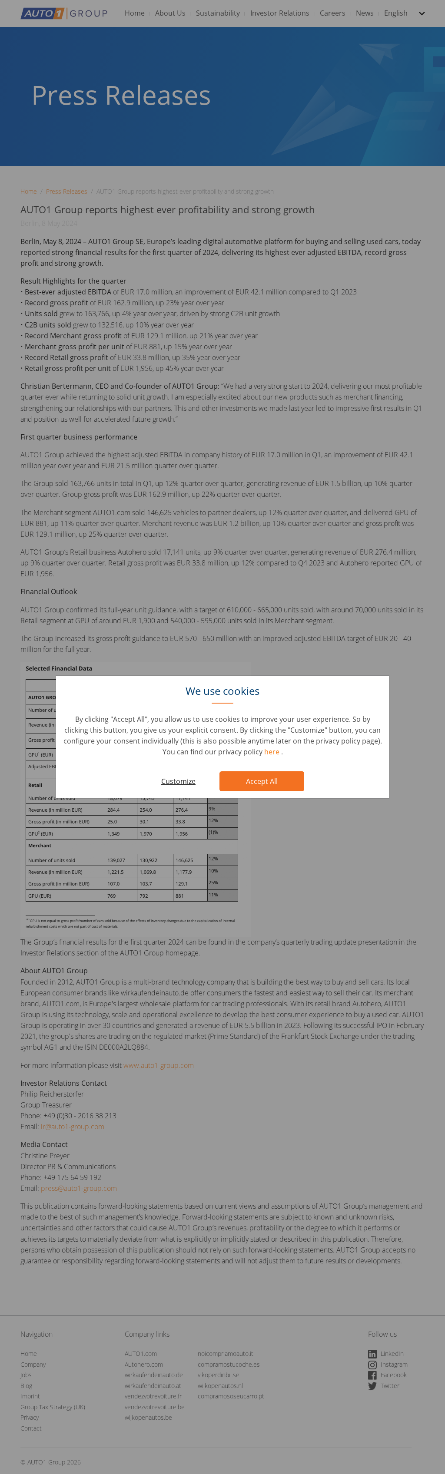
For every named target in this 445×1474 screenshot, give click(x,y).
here (272, 752)
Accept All (262, 781)
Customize (178, 781)
